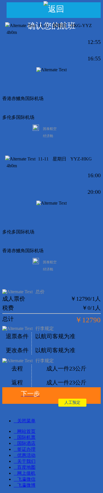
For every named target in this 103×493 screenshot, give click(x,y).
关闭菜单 (26, 420)
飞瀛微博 (26, 485)
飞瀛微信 (26, 479)
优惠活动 (26, 455)
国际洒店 (26, 443)
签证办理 (26, 449)
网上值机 (26, 473)
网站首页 (26, 431)
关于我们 (26, 461)
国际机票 (26, 437)
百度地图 (26, 467)
